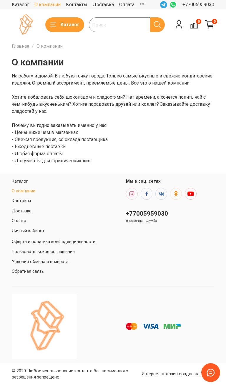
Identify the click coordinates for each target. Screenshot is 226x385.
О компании (47, 4)
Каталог (20, 4)
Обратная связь (28, 271)
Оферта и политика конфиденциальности (53, 241)
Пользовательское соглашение (43, 251)
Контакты (76, 4)
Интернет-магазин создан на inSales (178, 373)
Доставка (103, 4)
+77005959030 (198, 4)
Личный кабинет (28, 230)
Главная (20, 46)
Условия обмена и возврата (40, 261)
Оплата (126, 4)
